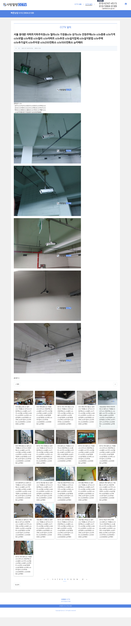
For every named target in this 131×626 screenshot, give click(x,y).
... (50, 579)
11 (68, 579)
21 (83, 579)
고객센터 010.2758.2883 (65, 606)
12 (71, 579)
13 (74, 579)
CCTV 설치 (65, 27)
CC (19, 48)
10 (65, 579)
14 (77, 579)
